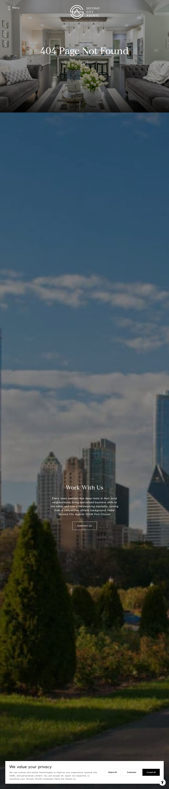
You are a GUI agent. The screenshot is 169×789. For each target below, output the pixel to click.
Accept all (151, 772)
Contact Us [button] (84, 525)
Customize (131, 772)
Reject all (112, 772)
